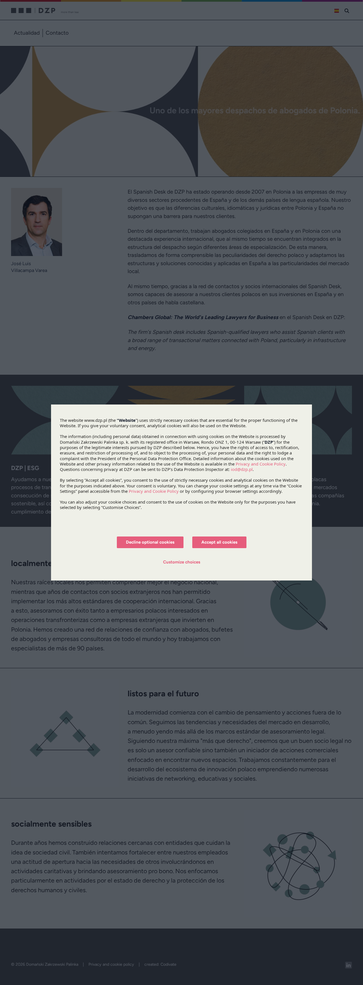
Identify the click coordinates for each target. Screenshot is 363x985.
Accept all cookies (219, 542)
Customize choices (181, 562)
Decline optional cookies (150, 542)
